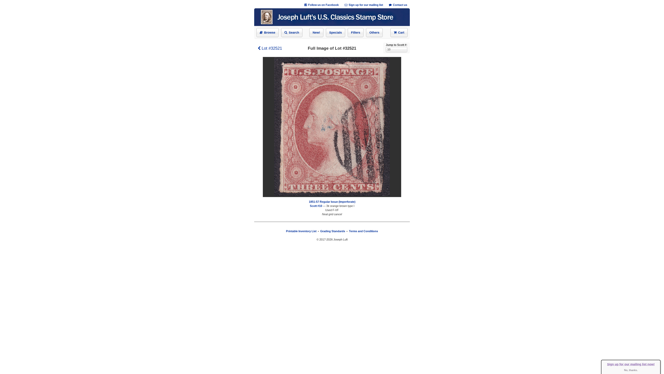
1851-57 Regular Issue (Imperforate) (332, 201)
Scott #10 (316, 205)
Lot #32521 (272, 48)
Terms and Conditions (363, 231)
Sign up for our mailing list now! (631, 364)
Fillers (355, 32)
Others (374, 32)
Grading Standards (332, 231)
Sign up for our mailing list (366, 4)
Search (294, 32)
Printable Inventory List (301, 231)
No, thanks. (631, 370)
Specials (335, 32)
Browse (269, 32)
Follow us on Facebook (323, 4)
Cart (401, 32)
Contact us (400, 4)
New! (316, 32)
